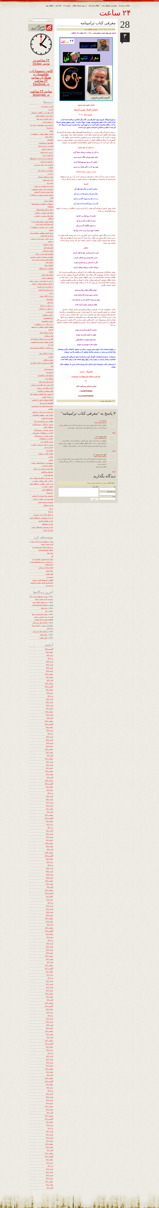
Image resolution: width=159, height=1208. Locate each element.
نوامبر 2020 (49, 846)
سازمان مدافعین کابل (46, 333)
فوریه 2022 (49, 802)
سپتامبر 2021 (49, 815)
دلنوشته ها (50, 299)
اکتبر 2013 (50, 1113)
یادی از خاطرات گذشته (45, 521)
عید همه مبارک (48, 369)
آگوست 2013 (49, 1119)
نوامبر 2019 (49, 884)
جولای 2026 (49, 652)
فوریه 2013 (49, 1138)
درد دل (51, 293)
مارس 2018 (49, 947)
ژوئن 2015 (49, 1050)
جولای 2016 (49, 1009)
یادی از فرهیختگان (47, 524)
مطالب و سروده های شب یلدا (43, 421)
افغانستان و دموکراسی (46, 143)
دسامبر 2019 (49, 881)
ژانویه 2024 (49, 746)
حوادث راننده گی (47, 251)
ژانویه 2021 (49, 840)
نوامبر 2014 (49, 1072)
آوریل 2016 (49, 1019)
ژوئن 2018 (49, 937)
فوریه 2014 (49, 1100)
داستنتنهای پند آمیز (47, 278)
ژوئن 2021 (49, 824)
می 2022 (50, 793)
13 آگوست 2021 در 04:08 (100, 456)
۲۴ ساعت (115, 12)
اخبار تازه (58, 5)
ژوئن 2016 (49, 1012)
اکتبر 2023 (50, 755)
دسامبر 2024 (49, 712)
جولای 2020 (49, 859)
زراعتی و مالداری (47, 315)
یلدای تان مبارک (48, 530)
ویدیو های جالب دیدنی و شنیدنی (43, 515)
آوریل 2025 (49, 699)
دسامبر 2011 (49, 1181)
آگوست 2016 (49, 1006)
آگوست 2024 (49, 724)
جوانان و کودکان (48, 244)
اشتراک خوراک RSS (38, 27)
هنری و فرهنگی (48, 505)
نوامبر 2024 (49, 715)
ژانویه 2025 (49, 708)
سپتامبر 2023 (49, 759)
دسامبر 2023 (49, 749)
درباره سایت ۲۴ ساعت (45, 290)
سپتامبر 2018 (49, 928)
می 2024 (50, 733)
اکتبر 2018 (50, 925)
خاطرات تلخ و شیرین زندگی (44, 254)
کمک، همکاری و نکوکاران (45, 391)
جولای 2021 (49, 821)
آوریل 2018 (49, 943)
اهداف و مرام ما (124, 5)
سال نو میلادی (48, 336)
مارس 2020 (49, 871)
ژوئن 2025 (49, 693)
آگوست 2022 (49, 784)
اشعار (51, 131)
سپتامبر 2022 (49, 780)
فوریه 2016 (49, 1025)
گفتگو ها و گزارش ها (46, 403)
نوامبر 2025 (49, 677)
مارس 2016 (49, 1022)
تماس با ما (66, 5)
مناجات (51, 460)
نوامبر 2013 (49, 1109)
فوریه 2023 (49, 765)
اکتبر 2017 (50, 962)
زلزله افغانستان (48, 318)
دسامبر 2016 (49, 993)
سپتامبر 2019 (49, 890)
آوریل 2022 (49, 796)
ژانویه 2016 (49, 1028)
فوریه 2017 (49, 987)
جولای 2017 (49, 972)
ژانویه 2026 (49, 671)
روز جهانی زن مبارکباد (46, 309)
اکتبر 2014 (50, 1075)
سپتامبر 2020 (49, 853)
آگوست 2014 (49, 1081)
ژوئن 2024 (49, 730)
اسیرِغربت (49, 577)
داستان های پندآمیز (47, 275)
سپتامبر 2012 (49, 1153)
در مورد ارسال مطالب (79, 5)
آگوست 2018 (49, 931)
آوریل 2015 (49, 1056)
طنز (52, 366)
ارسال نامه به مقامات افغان (44, 116)
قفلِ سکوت (49, 574)
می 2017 (50, 978)
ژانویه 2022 (49, 806)
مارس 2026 (49, 665)
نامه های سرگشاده (47, 472)
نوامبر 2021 (49, 809)
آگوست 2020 (49, 856)
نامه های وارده (48, 475)
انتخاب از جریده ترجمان (45, 146)
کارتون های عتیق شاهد (46, 382)
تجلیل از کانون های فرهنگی (44, 210)
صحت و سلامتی (48, 360)
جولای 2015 (49, 1047)
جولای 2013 (49, 1122)
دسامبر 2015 (49, 1031)
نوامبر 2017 (49, 959)
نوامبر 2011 (49, 1185)
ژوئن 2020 (49, 862)
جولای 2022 (49, 787)
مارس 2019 (49, 909)
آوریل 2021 (49, 831)
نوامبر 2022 (49, 774)
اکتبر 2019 (50, 887)
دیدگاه (125, 37)
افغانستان (50, 140)
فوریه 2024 (49, 743)
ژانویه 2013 (49, 1141)
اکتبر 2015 (50, 1037)
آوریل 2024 (49, 737)
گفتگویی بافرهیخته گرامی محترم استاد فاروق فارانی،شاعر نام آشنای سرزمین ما (41, 582)
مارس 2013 (49, 1134)
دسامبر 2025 (49, 674)
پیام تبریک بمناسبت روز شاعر (43, 186)
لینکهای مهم (49, 5)
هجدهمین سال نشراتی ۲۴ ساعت (42, 496)
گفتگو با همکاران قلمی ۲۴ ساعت (42, 400)
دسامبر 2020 (49, 843)
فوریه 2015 (49, 1062)
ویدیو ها (50, 512)
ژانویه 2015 (49, 1066)
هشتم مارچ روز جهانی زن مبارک (43, 499)
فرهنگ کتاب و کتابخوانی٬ (45, 375)
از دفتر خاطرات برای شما (45, 119)
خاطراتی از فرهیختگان (46, 268)
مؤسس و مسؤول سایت (109, 5)
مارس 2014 (49, 1097)
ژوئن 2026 (49, 655)
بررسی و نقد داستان (46, 152)
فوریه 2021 (49, 837)
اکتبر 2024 (50, 718)
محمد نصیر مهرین (105, 401)
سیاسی (50, 357)
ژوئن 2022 (49, 790)
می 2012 (50, 1166)
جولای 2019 (49, 896)
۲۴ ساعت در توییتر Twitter (41, 61)
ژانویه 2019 (49, 915)
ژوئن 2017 (49, 975)
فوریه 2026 (49, 668)
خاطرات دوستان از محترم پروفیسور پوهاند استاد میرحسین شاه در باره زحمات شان (41, 259)
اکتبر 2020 (50, 849)
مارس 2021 (49, 834)
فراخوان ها (49, 372)
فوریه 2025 (49, 705)
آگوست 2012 (49, 1156)
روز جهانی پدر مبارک (46, 306)
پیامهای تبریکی (48, 201)
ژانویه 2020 (49, 878)
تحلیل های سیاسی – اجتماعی (44, 213)
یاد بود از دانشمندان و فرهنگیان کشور (41, 518)
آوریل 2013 (49, 1131)
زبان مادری (49, 312)
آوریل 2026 (49, 661)
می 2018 (50, 940)
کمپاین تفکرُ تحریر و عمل (45, 388)
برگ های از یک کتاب (46, 162)
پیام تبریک (50, 183)
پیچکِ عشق (49, 571)
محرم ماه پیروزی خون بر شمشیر (42, 412)
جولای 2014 (49, 1084)
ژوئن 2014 (49, 1087)
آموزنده (50, 109)
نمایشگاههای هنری (47, 490)
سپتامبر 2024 (49, 721)
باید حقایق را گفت (47, 149)
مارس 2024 (49, 740)
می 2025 (50, 696)
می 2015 (50, 1053)
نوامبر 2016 (49, 997)
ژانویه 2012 (49, 1178)
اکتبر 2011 (50, 1188)
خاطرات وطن (48, 265)
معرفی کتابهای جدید (90, 29)
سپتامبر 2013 (49, 1116)
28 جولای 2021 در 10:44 (100, 438)
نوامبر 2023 (49, 752)
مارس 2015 (49, 1059)
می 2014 (50, 1091)
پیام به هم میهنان (48, 180)
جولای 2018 (49, 934)
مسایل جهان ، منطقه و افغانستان (42, 415)
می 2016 (50, 1015)
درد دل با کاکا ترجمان (46, 296)
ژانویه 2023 (49, 768)
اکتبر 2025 (50, 680)
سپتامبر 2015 (49, 1040)
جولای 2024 (49, 727)
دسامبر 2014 (49, 1069)
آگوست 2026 (49, 649)
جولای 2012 (49, 1160)
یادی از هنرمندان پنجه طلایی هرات (42, 527)
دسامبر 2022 (49, 771)
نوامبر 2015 (49, 1034)
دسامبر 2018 (49, 918)
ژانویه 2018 (49, 953)
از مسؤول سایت (48, 122)
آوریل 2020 (49, 868)
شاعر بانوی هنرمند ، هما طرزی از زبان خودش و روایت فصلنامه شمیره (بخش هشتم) (41, 561)
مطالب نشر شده (94, 5)
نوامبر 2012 (49, 1147)
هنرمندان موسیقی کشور (45, 502)
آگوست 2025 (49, 687)
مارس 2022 (49, 799)
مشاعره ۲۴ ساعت (47, 418)
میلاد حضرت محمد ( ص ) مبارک (43, 469)
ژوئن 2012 (49, 1163)
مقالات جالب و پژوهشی (45, 454)
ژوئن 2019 (49, 900)
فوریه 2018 (49, 950)
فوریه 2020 (49, 874)
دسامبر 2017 (49, 956)
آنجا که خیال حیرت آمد (45, 568)
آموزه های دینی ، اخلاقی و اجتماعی (42, 113)
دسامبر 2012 (49, 1144)
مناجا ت (50, 457)
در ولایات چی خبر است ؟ (45, 287)
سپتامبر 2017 (49, 965)
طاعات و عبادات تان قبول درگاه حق (42, 363)
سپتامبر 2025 (49, 683)
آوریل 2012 (49, 1169)
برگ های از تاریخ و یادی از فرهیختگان (41, 158)
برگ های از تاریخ (47, 155)
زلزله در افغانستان (47, 321)
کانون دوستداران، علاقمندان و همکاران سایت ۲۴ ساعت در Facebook (41, 77)
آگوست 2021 (49, 818)
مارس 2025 (49, 702)
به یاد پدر (50, 174)
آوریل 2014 (49, 1094)
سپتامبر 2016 (49, 1003)
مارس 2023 (49, 762)
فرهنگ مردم (49, 379)
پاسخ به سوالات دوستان (45, 177)
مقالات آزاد (49, 450)
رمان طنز (50, 302)
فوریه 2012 (49, 1175)
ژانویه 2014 (49, 1103)
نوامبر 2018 (49, 921)
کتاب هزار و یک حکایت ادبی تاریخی (42, 385)
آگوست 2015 (49, 1044)
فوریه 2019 (49, 912)
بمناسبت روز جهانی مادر (45, 170)
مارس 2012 (49, 1172)
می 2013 (50, 1128)
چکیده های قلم (48, 248)
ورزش (51, 508)
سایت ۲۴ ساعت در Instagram (41, 92)
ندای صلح (50, 553)
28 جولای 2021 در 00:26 (100, 422)
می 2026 (50, 658)
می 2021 (50, 827)
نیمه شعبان (49, 493)
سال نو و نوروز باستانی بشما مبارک (42, 339)
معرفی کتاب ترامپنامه (98, 22)
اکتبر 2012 (50, 1150)
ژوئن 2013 (49, 1125)
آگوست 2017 (49, 968)
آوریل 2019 (49, 906)
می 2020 (50, 865)
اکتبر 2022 (50, 777)
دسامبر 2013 (49, 1106)
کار (52, 556)
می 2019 (50, 903)
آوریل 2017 (49, 981)
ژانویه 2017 (49, 990)
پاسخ (114, 432)
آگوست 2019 (49, 893)
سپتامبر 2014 (49, 1078)
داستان (51, 272)
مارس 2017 (49, 984)
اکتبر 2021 (50, 812)
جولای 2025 (49, 690)
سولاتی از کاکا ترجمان (46, 353)
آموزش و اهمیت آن (47, 106)
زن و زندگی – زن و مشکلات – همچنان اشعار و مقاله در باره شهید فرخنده (42, 327)
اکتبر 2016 (50, 1000)
